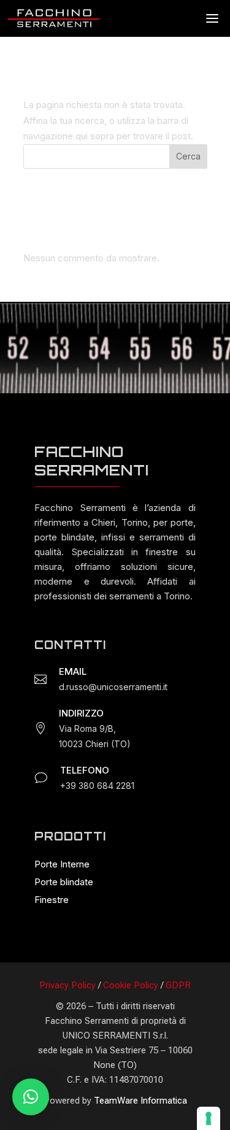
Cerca (188, 156)
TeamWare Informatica (140, 1100)
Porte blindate (63, 882)
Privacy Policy (67, 985)
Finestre (51, 899)
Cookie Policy (130, 985)
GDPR (178, 985)
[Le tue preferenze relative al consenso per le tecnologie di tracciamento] (208, 1118)
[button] (30, 1096)
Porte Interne (62, 864)
